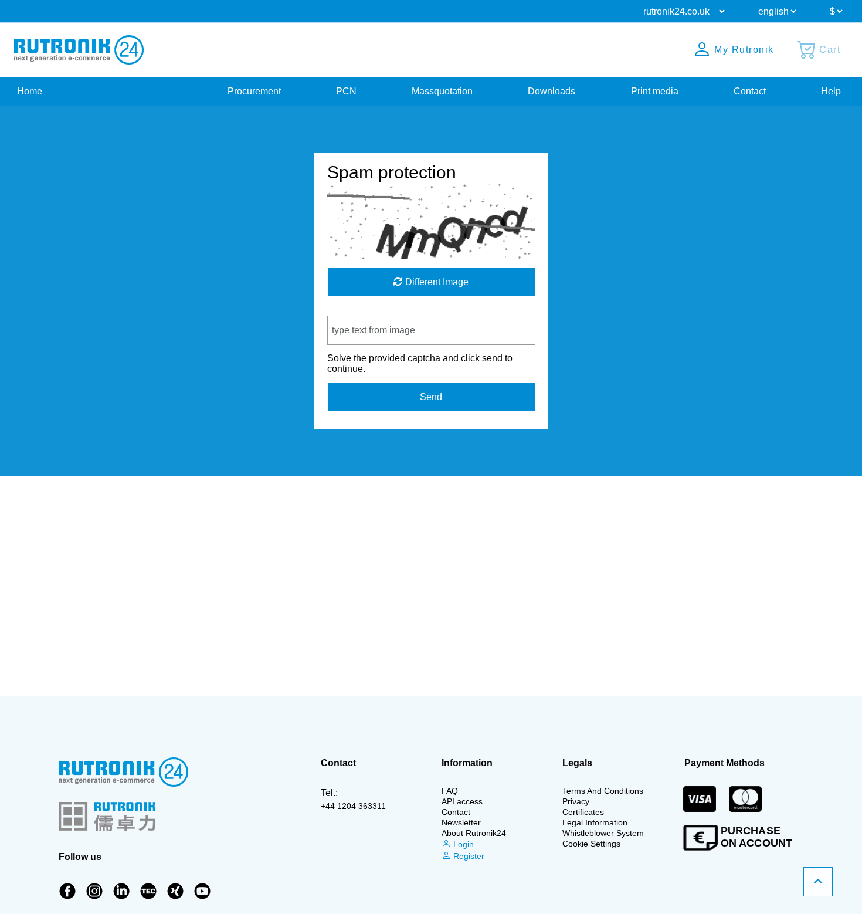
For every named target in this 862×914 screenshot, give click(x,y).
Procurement (254, 91)
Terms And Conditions (602, 790)
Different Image (436, 282)
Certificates (583, 812)
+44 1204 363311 (353, 806)
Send (431, 397)
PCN (346, 91)
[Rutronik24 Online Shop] (79, 50)
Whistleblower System (603, 833)
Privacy (575, 801)
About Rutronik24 (474, 833)
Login (462, 844)
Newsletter (461, 822)
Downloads (551, 91)
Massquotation (442, 91)
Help (831, 91)
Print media (654, 91)
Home (29, 91)
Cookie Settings (591, 843)
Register (467, 856)
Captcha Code (357, 310)
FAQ (450, 790)
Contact (750, 91)
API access (462, 801)
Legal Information (594, 822)
